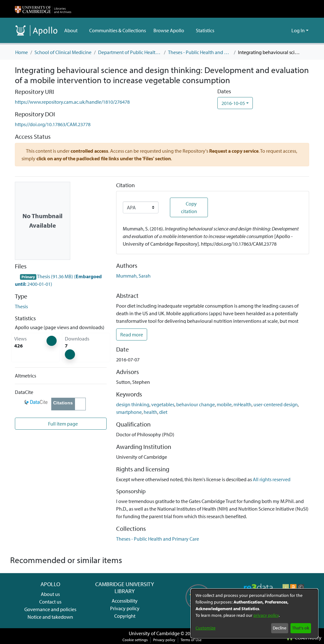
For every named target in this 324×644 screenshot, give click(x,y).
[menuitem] (73, 30)
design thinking (132, 404)
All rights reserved (271, 479)
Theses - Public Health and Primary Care (199, 52)
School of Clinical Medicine (62, 52)
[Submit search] (276, 30)
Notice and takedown (50, 617)
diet (163, 412)
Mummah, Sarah (133, 276)
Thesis (21, 306)
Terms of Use (191, 639)
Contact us (50, 601)
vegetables (162, 404)
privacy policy (266, 615)
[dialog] (254, 613)
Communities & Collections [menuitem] (117, 30)
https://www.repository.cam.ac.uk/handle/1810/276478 (72, 102)
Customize (205, 628)
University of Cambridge (154, 633)
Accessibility (125, 601)
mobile (224, 404)
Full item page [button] (62, 423)
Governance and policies (50, 609)
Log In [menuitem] (298, 30)
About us (50, 594)
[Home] (43, 9)
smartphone (129, 412)
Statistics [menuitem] (205, 30)
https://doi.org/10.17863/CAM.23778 (52, 124)
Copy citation (189, 207)
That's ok (300, 628)
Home (21, 52)
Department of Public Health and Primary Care (129, 52)
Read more (131, 334)
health (150, 412)
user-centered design (275, 404)
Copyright (124, 616)
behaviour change (195, 404)
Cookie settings (135, 639)
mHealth (243, 404)
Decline (279, 628)
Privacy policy (125, 608)
